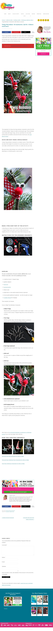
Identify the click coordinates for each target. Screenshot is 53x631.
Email (3, 561)
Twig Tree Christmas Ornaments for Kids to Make (13, 463)
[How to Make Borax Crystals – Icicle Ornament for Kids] (45, 599)
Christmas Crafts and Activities (10, 510)
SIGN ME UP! (43, 53)
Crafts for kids (9, 20)
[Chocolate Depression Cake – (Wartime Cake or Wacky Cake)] (39, 611)
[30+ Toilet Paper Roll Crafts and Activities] (39, 599)
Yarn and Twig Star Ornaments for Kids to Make (13, 456)
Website (4, 566)
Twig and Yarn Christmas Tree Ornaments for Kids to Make (15, 460)
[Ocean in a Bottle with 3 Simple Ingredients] (33, 599)
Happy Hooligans (8, 6)
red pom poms (7, 287)
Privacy (5, 608)
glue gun (6, 284)
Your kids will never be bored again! (18, 492)
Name (3, 557)
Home (3, 20)
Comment (4, 545)
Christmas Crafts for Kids (27, 20)
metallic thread (7, 297)
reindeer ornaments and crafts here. (19, 45)
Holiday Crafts (17, 20)
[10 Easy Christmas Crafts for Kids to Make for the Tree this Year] (45, 611)
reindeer (10, 511)
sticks (13, 511)
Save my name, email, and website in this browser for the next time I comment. (17, 573)
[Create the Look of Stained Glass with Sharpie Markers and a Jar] (33, 611)
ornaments (7, 511)
